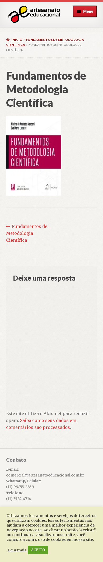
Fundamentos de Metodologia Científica (27, 233)
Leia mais (17, 550)
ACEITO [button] (38, 550)
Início (16, 40)
